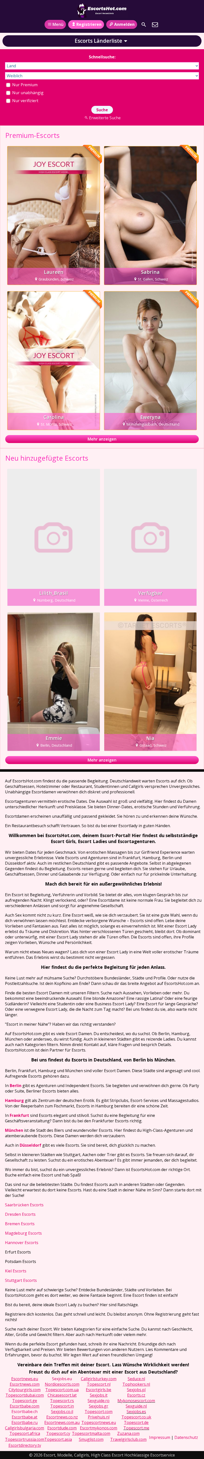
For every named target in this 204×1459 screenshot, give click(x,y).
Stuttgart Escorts (21, 1280)
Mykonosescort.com (136, 1400)
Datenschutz (186, 1437)
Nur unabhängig (27, 92)
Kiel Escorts (15, 1271)
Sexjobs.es (136, 1411)
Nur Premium (24, 84)
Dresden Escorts (20, 1214)
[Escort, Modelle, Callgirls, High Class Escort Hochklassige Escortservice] (102, 11)
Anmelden (124, 24)
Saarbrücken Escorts (24, 1205)
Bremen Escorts (20, 1223)
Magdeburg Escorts (23, 1233)
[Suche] (143, 24)
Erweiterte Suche (104, 118)
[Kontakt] (155, 24)
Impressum (159, 1437)
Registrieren (89, 24)
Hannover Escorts (21, 1242)
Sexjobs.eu (62, 1378)
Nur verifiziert (24, 100)
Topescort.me (136, 1428)
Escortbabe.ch (24, 1411)
